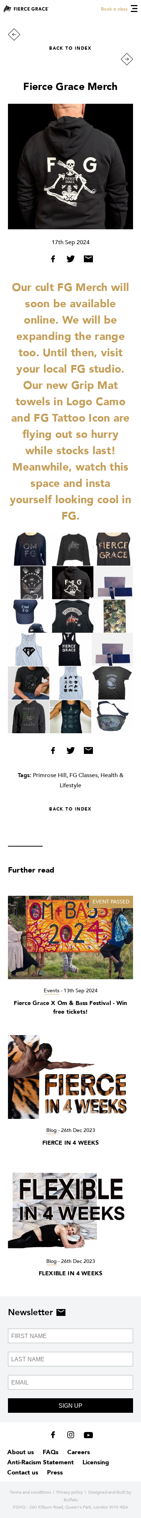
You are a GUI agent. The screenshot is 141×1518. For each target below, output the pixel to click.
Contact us (22, 1472)
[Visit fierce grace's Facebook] (55, 1436)
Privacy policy (69, 1492)
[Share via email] (86, 260)
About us (20, 1452)
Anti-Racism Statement (40, 1462)
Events (51, 990)
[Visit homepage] (26, 9)
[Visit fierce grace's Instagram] (71, 1436)
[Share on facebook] (55, 260)
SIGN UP (70, 1406)
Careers (78, 1452)
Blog (51, 1130)
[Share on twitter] (71, 260)
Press (55, 1472)
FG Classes (83, 775)
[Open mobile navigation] (134, 8)
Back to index (70, 48)
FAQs (51, 1452)
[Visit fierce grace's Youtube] (86, 1436)
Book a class (114, 9)
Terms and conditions (30, 1492)
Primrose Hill (50, 775)
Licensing (95, 1462)
